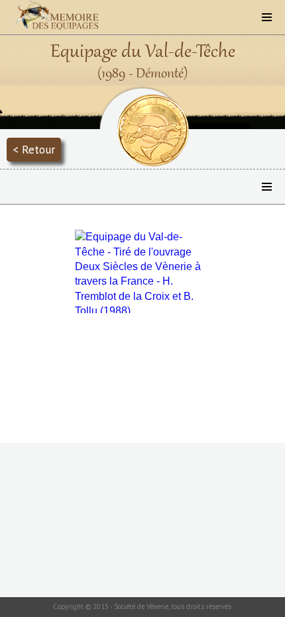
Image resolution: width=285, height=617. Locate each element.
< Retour (34, 149)
